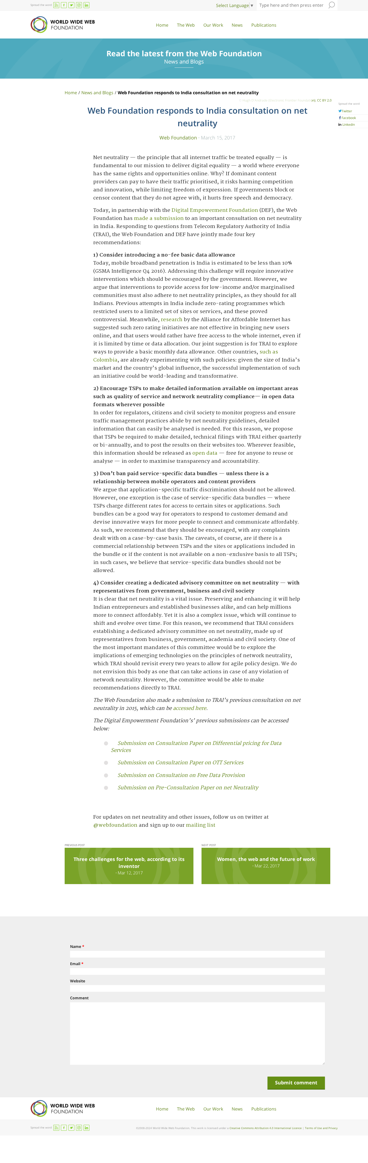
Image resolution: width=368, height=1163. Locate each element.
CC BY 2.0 (324, 100)
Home (162, 25)
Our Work (213, 25)
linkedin (86, 5)
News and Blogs (97, 93)
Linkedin (348, 124)
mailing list (200, 825)
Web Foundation (178, 137)
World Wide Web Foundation (62, 24)
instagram (79, 5)
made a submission (159, 218)
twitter (71, 5)
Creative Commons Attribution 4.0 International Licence (266, 1128)
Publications (263, 25)
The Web (186, 25)
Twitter (347, 111)
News (237, 25)
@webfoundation (115, 825)
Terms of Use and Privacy (321, 1128)
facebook (64, 5)
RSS (56, 5)
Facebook (349, 117)
